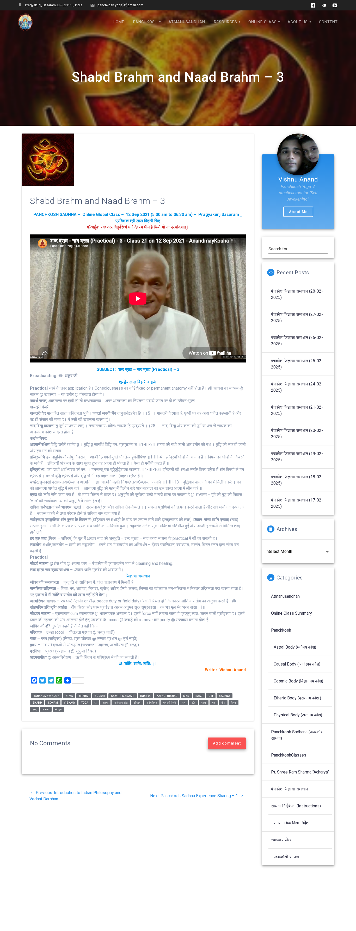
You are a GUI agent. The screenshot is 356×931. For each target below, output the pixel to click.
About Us (298, 22)
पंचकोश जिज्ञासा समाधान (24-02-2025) (297, 387)
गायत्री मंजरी (169, 702)
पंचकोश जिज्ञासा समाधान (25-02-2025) (297, 364)
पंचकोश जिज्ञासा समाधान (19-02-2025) (297, 456)
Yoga (84, 702)
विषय (233, 702)
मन (213, 702)
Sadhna (224, 695)
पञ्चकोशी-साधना (286, 856)
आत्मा (105, 702)
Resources (225, 22)
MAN (186, 695)
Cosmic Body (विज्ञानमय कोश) (298, 681)
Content (328, 22)
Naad (198, 695)
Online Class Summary (291, 613)
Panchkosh (145, 22)
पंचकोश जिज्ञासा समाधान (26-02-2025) (297, 340)
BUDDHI (100, 695)
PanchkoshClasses (288, 755)
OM (210, 695)
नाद (184, 702)
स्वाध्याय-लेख (281, 839)
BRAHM (84, 695)
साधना (46, 709)
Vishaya (69, 702)
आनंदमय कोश (121, 702)
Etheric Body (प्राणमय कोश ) (297, 698)
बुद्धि (193, 702)
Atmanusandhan (187, 22)
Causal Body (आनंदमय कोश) (297, 664)
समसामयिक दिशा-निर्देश (291, 822)
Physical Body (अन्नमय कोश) (298, 714)
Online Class (262, 22)
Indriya (145, 695)
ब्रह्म (203, 702)
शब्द (35, 709)
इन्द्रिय (137, 702)
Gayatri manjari (122, 695)
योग (223, 702)
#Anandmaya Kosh (47, 695)
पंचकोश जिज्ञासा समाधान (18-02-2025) (297, 480)
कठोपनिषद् (151, 702)
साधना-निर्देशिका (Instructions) (296, 805)
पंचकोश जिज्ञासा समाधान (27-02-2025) (297, 317)
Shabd (37, 702)
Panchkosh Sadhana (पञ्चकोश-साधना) (298, 735)
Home (118, 22)
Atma (69, 695)
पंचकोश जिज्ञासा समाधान (289, 789)
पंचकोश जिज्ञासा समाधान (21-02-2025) (297, 410)
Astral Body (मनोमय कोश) (295, 647)
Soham (53, 702)
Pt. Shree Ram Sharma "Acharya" (300, 772)
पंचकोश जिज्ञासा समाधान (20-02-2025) (297, 433)
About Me (298, 212)
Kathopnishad (167, 695)
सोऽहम (58, 709)
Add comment (227, 743)
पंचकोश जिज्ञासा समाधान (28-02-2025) (297, 294)
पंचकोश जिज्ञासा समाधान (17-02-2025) (297, 503)
